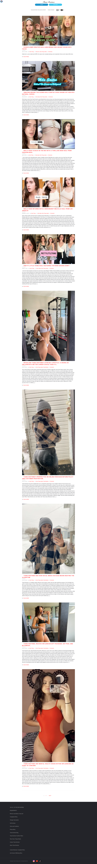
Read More (26, 56)
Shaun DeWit (38, 268)
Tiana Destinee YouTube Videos (16, 835)
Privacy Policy (12, 829)
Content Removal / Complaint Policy (17, 849)
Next (50, 795)
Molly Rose (37, 155)
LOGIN (41, 4)
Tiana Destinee (45, 367)
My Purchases (12, 823)
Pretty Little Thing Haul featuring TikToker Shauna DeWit (46, 265)
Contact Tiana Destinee (15, 842)
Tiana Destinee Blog (14, 832)
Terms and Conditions (14, 826)
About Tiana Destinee (14, 845)
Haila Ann (37, 51)
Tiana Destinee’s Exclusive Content (38, 9)
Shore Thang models (43, 51)
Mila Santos (38, 96)
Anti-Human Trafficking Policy (16, 853)
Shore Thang (31, 51)
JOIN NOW (55, 4)
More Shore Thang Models (15, 839)
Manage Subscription (14, 820)
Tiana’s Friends (51, 9)
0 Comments (50, 51)
